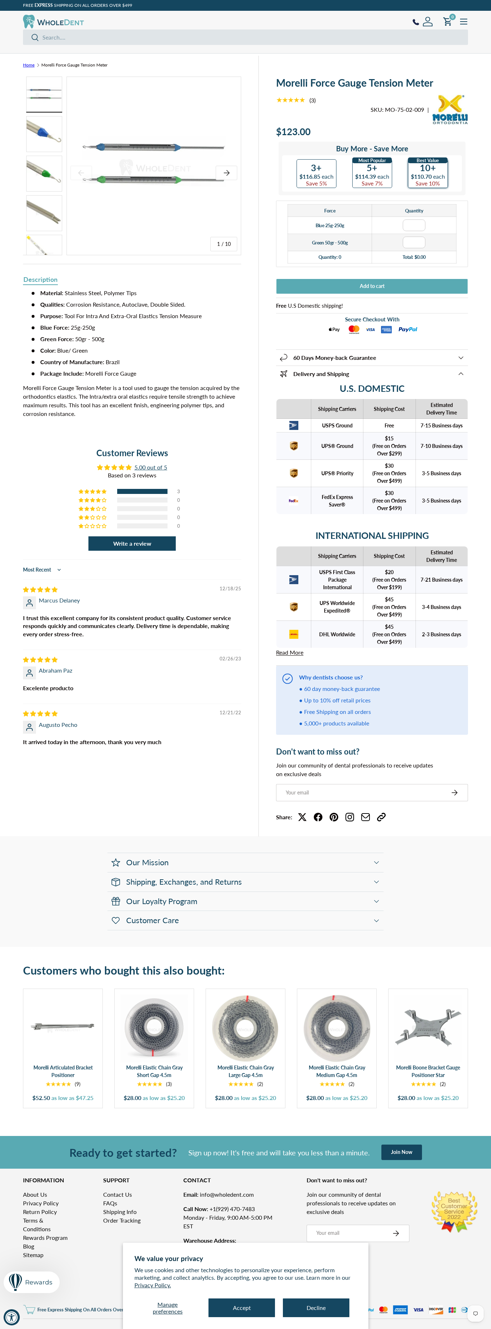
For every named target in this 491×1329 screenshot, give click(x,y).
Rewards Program (45, 1237)
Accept (242, 1307)
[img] (40, 589)
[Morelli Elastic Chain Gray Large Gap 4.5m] (245, 1028)
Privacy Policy (41, 1203)
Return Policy (40, 1211)
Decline (316, 1307)
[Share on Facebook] (318, 817)
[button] (93, 491)
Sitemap (33, 1254)
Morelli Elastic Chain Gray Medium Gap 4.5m (337, 1071)
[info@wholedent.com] (365, 817)
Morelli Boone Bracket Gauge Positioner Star (428, 1071)
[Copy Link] (381, 817)
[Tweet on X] (302, 817)
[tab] (40, 280)
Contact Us (117, 1194)
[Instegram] (350, 817)
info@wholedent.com (218, 1194)
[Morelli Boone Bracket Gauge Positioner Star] (428, 1028)
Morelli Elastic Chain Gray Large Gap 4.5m (245, 1071)
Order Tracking (122, 1220)
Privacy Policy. (152, 1285)
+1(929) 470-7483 (219, 1208)
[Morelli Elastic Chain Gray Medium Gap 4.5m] (337, 1028)
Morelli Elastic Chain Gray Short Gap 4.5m (154, 1071)
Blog (28, 1246)
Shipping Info (120, 1211)
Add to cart (372, 286)
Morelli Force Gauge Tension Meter (74, 65)
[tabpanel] (132, 356)
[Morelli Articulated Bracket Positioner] (63, 1028)
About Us (35, 1194)
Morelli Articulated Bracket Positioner (63, 1071)
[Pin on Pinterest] (334, 817)
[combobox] (245, 37)
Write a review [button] (132, 543)
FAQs (110, 1203)
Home (29, 65)
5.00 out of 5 (150, 467)
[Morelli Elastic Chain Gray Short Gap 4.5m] (154, 1028)
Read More (289, 652)
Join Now (401, 1152)
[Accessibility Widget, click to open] (12, 1317)
